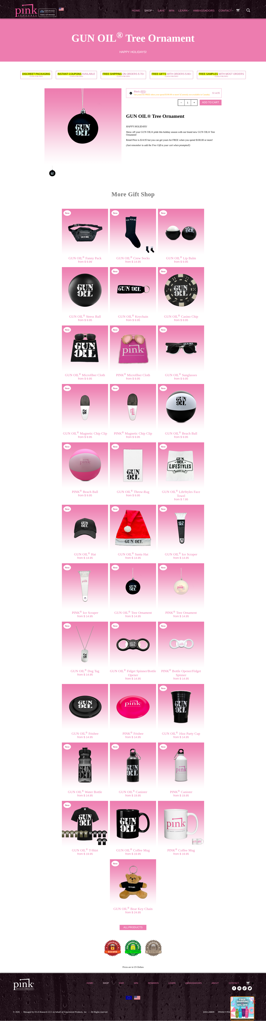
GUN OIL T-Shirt (85, 850)
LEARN (183, 10)
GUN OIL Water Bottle (85, 792)
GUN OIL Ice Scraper (181, 554)
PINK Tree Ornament (181, 613)
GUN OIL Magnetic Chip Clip (85, 433)
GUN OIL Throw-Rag (133, 492)
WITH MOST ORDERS (221, 75)
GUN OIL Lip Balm (181, 258)
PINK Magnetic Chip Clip (133, 433)
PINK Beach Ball (85, 492)
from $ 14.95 (133, 261)
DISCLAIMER (208, 1012)
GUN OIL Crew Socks (133, 258)
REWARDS (153, 983)
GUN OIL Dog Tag (85, 671)
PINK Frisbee (133, 733)
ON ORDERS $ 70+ (123, 75)
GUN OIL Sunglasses (181, 375)
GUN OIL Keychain (133, 316)
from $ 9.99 (85, 261)
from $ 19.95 (133, 795)
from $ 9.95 (181, 261)
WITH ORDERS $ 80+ (171, 75)
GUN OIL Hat (85, 554)
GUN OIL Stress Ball (85, 316)
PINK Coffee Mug (181, 850)
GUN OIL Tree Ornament (133, 613)
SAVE (161, 10)
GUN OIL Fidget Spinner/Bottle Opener (133, 673)
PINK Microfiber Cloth (133, 375)
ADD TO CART (210, 102)
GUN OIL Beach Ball (181, 433)
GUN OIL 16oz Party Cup (181, 733)
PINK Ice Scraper (85, 613)
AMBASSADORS (204, 10)
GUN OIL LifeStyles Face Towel (181, 494)
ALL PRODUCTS (133, 927)
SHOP (148, 10)
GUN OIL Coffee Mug (133, 850)
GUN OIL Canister (133, 792)
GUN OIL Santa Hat (133, 554)
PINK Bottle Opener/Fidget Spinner (181, 673)
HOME (136, 10)
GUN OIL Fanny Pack (85, 258)
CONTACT (225, 10)
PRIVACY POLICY (225, 1012)
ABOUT (215, 983)
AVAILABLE (76, 75)
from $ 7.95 (181, 499)
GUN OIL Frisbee (85, 733)
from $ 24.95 (133, 912)
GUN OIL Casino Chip (181, 316)
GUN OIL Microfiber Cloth (85, 375)
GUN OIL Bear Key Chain (133, 909)
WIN (171, 10)
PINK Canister (181, 792)
